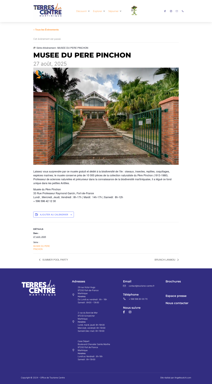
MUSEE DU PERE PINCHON (41, 247)
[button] (83, 11)
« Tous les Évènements (46, 29)
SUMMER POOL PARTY (55, 259)
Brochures (173, 281)
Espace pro (174, 288)
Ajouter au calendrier (54, 214)
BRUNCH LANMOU (165, 259)
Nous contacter (177, 303)
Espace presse (176, 296)
